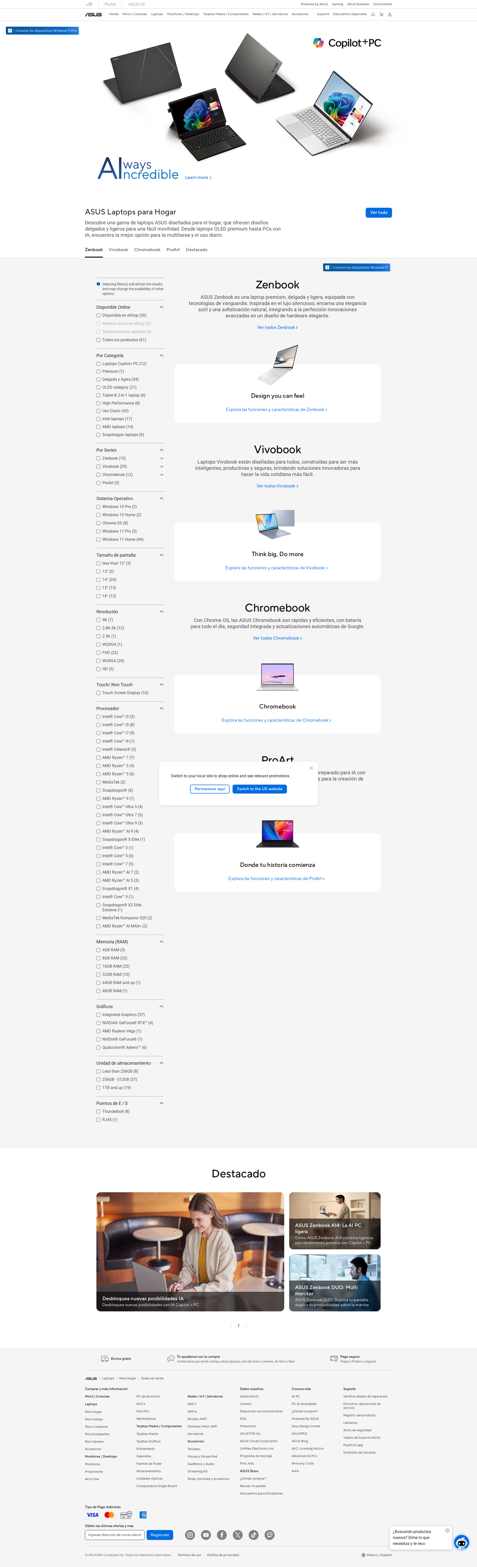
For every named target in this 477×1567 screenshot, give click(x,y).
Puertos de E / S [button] (112, 1103)
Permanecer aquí (210, 788)
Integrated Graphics (113, 1013)
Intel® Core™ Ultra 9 (113, 821)
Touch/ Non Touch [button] (114, 684)
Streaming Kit (198, 1471)
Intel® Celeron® (110, 748)
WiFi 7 (192, 1404)
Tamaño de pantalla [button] (116, 555)
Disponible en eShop (114, 314)
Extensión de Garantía (359, 1453)
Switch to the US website (259, 788)
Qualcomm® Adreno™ (115, 1046)
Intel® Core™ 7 (109, 862)
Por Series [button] (106, 450)
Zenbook (104, 457)
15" (99, 586)
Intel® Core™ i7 (109, 731)
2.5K (100, 635)
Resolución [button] (107, 611)
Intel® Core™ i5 (109, 723)
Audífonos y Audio (201, 1464)
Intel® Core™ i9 (109, 740)
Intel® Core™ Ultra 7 (113, 813)
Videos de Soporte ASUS (361, 1438)
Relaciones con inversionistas (261, 1411)
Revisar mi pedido (253, 1486)
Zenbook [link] (94, 250)
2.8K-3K (103, 626)
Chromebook (107, 473)
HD (99, 667)
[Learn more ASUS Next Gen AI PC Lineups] (238, 191)
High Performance (112, 402)
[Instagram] (190, 1535)
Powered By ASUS (305, 1419)
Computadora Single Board (156, 1486)
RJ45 (101, 1118)
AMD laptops (107, 425)
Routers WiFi (197, 1419)
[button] (337, 4)
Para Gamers (94, 1442)
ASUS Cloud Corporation (259, 1441)
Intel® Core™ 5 (109, 854)
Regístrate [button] (160, 1535)
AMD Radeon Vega (112, 1029)
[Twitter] (238, 1535)
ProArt (101, 481)
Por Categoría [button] (109, 355)
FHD (100, 651)
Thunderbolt (107, 1110)
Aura (295, 1471)
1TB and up (106, 1086)
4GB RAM (104, 948)
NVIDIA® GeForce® (113, 1038)
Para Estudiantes (97, 1434)
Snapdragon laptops (114, 433)
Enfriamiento (145, 1449)
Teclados (194, 1449)
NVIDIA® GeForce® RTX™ (118, 1021)
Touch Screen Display (115, 691)
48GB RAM (106, 989)
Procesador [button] (107, 708)
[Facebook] (222, 1535)
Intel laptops (107, 417)
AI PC (296, 1396)
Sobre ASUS (249, 1396)
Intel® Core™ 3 (109, 846)
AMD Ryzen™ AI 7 (111, 871)
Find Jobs (247, 1463)
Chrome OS (106, 521)
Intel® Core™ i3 (109, 715)
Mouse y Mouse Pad (202, 1457)
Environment (382, 4)
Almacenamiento (148, 1471)
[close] (312, 768)
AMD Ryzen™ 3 (109, 764)
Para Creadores (96, 1427)
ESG (243, 1419)
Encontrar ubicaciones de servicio (362, 1406)
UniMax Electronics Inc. (257, 1449)
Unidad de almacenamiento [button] (123, 1063)
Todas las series (152, 1378)
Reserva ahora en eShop (117, 322)
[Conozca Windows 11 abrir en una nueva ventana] (357, 268)
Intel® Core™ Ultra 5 (113, 805)
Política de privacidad (223, 1555)
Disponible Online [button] (113, 307)
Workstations (146, 1419)
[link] (93, 14)
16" (99, 594)
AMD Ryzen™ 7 (109, 756)
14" (99, 578)
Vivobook (104, 465)
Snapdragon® (108, 789)
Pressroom (248, 1426)
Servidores (195, 1434)
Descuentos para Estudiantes (261, 1494)
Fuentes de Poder (149, 1464)
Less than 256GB (111, 1070)
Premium (104, 370)
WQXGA (103, 643)
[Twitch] (270, 1535)
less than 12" (107, 562)
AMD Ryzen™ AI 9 (111, 830)
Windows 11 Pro (110, 530)
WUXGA (103, 659)
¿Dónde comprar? (253, 1479)
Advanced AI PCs (304, 1456)
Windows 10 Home (112, 513)
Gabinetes (143, 1456)
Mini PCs (142, 1411)
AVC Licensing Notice (307, 1449)
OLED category (109, 386)
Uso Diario (105, 409)
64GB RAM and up (112, 981)
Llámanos (350, 1423)
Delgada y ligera (110, 378)
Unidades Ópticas (149, 1479)
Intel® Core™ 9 (109, 895)
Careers (246, 1404)
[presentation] (98, 284)
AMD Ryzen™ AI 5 (111, 879)
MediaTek (105, 781)
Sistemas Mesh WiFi (202, 1427)
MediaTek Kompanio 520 (118, 916)
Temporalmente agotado (118, 330)
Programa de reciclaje (256, 1456)
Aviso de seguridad (357, 1430)
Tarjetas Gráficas (148, 1441)
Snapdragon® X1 (111, 887)
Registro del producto (359, 1415)
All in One (92, 1479)
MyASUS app (353, 1445)
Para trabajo (94, 1419)
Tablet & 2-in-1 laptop (115, 394)
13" (99, 570)
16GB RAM (106, 965)
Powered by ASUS (314, 4)
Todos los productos (114, 338)
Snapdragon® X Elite (114, 838)
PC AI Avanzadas (304, 1404)
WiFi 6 (192, 1412)
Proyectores (94, 1472)
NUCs (140, 1404)
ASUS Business (358, 4)
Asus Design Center (306, 1426)
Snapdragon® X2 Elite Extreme (123, 903)
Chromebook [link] (147, 250)
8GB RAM (104, 956)
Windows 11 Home (112, 538)
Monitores (92, 1464)
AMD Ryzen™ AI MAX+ (115, 924)
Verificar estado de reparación (365, 1396)
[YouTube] (206, 1535)
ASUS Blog (300, 1441)
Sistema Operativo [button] (114, 498)
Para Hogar (93, 1412)
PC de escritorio (148, 1396)
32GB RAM (106, 973)
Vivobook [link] (118, 250)
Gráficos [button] (104, 1006)
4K (98, 618)
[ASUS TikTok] (254, 1535)
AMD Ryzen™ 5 (109, 772)
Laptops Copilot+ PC (114, 362)
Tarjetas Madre (147, 1434)
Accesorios (93, 1449)
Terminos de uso (189, 1555)
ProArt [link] (173, 250)
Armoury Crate (303, 1463)
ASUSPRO (299, 1434)
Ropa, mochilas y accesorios (208, 1479)
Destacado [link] (196, 250)
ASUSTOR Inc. (250, 1434)
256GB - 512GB (109, 1078)
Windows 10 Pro (110, 505)
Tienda (114, 14)
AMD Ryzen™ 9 (109, 797)
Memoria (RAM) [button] (112, 941)
